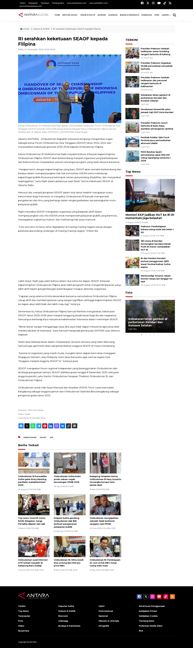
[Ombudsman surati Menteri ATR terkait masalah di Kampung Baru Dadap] (34, 546)
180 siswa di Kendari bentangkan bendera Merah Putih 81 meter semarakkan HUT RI (156, 245)
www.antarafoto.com (98, 3)
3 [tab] (150, 334)
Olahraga (113, 15)
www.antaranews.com (76, 3)
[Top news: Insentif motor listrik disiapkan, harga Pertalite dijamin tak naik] (34, 504)
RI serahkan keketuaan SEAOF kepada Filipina (76, 29)
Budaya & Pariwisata (129, 15)
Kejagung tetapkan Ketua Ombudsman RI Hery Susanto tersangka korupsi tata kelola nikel (105, 480)
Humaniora (146, 15)
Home (26, 29)
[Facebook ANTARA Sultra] (142, 3)
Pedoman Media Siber (150, 626)
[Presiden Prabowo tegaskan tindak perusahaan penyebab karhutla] (132, 67)
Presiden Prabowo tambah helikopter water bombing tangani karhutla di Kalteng (155, 51)
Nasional (103, 616)
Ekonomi (102, 15)
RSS (141, 631)
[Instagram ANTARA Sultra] (153, 3)
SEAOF (43, 437)
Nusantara (23, 631)
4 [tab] (154, 334)
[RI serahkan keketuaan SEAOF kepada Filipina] (150, 195)
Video (21, 626)
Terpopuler (33, 3)
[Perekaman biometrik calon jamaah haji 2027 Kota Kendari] (132, 113)
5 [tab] (158, 334)
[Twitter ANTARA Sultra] (147, 3)
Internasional (106, 611)
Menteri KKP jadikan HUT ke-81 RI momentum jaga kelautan (149, 216)
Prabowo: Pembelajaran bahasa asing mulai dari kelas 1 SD (157, 229)
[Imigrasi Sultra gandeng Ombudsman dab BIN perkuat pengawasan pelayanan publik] (69, 504)
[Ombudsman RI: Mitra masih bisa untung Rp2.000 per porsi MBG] (69, 546)
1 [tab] (141, 334)
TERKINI (131, 40)
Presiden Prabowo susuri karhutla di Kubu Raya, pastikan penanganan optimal (157, 126)
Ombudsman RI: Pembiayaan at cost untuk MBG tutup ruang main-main (105, 563)
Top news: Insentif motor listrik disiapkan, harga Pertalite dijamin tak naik (31, 521)
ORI (51, 437)
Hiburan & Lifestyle (109, 621)
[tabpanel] (150, 316)
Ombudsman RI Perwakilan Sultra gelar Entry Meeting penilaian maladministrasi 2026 (32, 480)
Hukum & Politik (87, 15)
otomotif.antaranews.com (30, 6)
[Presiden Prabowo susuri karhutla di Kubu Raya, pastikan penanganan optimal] (132, 127)
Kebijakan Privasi (148, 611)
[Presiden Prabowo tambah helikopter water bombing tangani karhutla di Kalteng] (132, 52)
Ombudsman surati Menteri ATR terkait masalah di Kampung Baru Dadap (33, 563)
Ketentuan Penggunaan (152, 606)
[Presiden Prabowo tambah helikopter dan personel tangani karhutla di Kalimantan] (132, 81)
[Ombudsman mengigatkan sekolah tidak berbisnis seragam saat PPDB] (105, 504)
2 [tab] (146, 334)
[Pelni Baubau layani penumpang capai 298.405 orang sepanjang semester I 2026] (132, 156)
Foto (129, 292)
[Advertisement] (69, 256)
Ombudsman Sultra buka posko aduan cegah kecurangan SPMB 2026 (67, 479)
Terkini (22, 3)
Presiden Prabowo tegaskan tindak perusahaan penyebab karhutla (157, 66)
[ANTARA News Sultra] (33, 15)
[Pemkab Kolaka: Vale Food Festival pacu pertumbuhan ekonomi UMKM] (132, 141)
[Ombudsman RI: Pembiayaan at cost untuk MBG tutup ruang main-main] (105, 546)
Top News (45, 3)
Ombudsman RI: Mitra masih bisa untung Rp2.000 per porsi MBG (69, 563)
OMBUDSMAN (29, 437)
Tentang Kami (58, 3)
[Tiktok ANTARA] (164, 3)
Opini (156, 15)
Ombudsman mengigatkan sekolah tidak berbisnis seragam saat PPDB (104, 521)
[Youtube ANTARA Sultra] (159, 3)
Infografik (104, 626)
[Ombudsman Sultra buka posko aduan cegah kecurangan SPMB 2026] (69, 463)
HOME (57, 15)
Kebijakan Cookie (148, 616)
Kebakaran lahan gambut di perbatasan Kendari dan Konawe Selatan (155, 98)
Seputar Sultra (69, 15)
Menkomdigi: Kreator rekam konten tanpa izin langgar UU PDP (156, 279)
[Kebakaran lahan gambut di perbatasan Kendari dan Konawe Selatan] (132, 99)
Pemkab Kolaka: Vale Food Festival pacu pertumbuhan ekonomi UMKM (156, 140)
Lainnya (165, 15)
